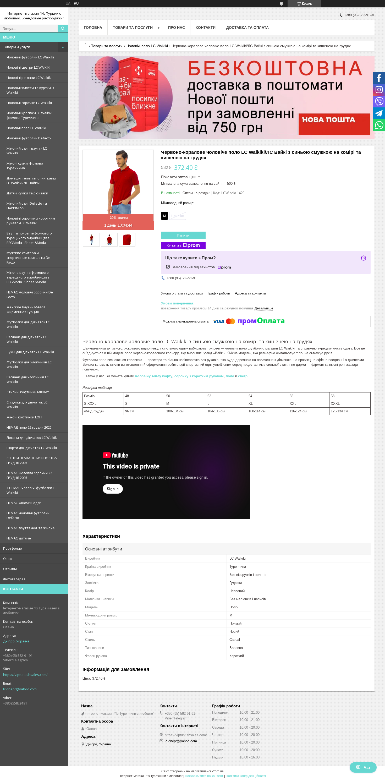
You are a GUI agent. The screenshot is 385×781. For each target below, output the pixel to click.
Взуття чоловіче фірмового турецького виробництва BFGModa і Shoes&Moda (29, 238)
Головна (93, 27)
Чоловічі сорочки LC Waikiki (29, 102)
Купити (183, 235)
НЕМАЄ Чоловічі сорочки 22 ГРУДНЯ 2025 (29, 475)
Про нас (176, 27)
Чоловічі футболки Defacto (29, 138)
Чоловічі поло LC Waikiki (26, 127)
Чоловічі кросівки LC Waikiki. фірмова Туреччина (30, 115)
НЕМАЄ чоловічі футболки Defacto (28, 515)
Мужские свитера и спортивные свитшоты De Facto (28, 257)
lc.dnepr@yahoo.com (20, 689)
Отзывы (10, 568)
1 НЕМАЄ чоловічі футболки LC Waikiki (32, 490)
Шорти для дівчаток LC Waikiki (32, 447)
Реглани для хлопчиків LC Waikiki (28, 379)
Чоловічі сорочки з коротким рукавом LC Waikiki (31, 220)
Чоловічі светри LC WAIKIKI (28, 67)
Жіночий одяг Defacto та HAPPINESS (27, 205)
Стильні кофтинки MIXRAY (28, 392)
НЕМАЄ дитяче (19, 538)
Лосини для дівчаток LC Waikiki (32, 437)
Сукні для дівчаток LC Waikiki (30, 351)
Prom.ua (218, 771)
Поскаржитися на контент (204, 776)
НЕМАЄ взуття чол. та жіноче (31, 528)
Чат (367, 767)
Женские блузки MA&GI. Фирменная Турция (26, 309)
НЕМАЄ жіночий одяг (24, 502)
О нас (7, 558)
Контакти (206, 27)
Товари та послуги (133, 27)
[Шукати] (63, 28)
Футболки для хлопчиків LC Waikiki (29, 364)
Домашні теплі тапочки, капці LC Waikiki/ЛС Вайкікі (31, 180)
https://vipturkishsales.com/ (25, 674)
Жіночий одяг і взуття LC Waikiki (27, 150)
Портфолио (12, 548)
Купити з (174, 245)
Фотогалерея (14, 579)
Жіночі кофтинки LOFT (25, 417)
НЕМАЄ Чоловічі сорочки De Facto (30, 294)
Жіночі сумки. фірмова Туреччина (25, 165)
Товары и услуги (16, 47)
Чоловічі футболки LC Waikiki (30, 57)
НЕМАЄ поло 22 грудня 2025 (29, 427)
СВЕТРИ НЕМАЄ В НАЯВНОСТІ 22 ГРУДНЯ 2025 (32, 460)
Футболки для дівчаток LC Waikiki (28, 324)
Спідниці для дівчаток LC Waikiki (27, 404)
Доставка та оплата (247, 27)
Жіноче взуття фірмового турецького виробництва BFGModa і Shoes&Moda (28, 277)
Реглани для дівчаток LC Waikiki (27, 339)
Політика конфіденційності (246, 776)
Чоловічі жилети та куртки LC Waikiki (31, 90)
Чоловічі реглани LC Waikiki (29, 77)
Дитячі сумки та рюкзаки (27, 193)
